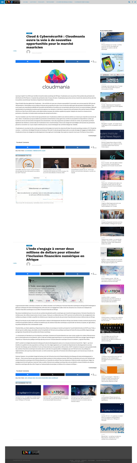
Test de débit (50, 2)
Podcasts (41, 2)
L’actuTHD (33, 2)
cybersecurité (37, 150)
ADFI (26, 378)
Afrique (30, 378)
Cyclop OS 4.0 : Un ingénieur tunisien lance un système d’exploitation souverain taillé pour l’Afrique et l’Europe (28, 398)
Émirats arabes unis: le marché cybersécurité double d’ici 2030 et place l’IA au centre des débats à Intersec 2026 (55, 171)
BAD (34, 378)
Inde (49, 378)
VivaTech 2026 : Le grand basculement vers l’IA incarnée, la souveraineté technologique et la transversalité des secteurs (55, 398)
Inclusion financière (42, 378)
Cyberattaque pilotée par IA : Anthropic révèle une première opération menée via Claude (83, 171)
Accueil (25, 2)
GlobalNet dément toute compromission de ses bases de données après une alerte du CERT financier (28, 171)
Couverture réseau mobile (64, 2)
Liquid (43, 150)
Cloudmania (28, 150)
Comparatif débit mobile (82, 2)
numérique (54, 378)
